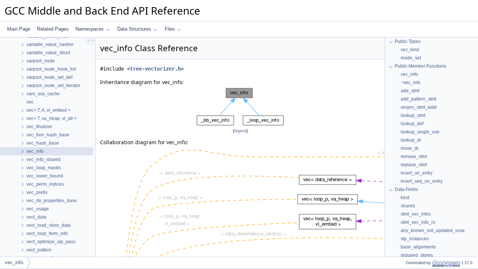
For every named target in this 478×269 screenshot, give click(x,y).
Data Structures (134, 29)
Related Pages (53, 29)
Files (170, 29)
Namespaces (89, 29)
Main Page (18, 29)
